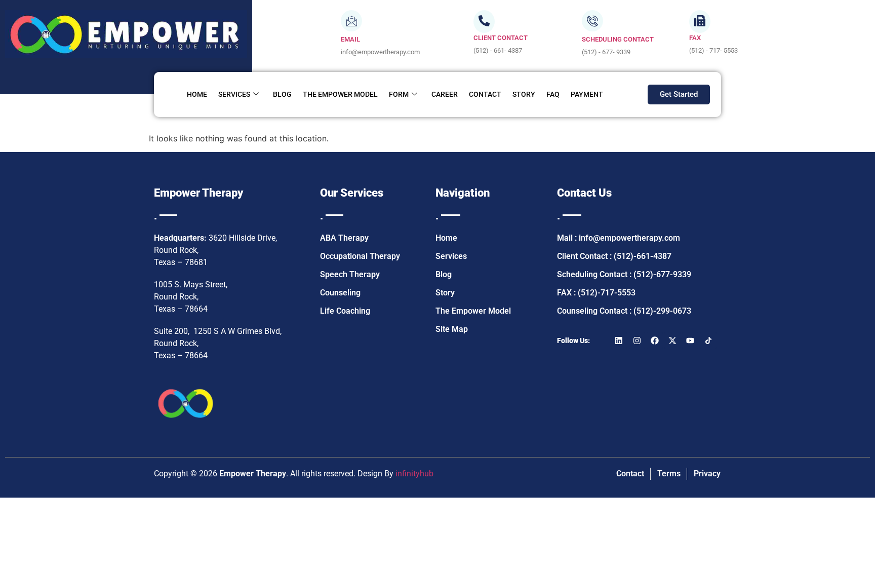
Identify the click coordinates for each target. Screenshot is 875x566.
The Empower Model (340, 94)
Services (234, 94)
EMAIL (350, 39)
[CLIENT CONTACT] (484, 21)
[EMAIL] (351, 20)
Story (523, 94)
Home (197, 94)
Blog (282, 94)
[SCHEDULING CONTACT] (592, 20)
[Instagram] (637, 340)
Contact (485, 94)
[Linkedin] (619, 340)
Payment (587, 94)
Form (399, 94)
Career (444, 94)
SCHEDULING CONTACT (618, 39)
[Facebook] (655, 340)
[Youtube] (690, 340)
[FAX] (699, 21)
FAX (695, 38)
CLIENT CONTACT (500, 38)
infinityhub (414, 473)
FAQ (553, 94)
